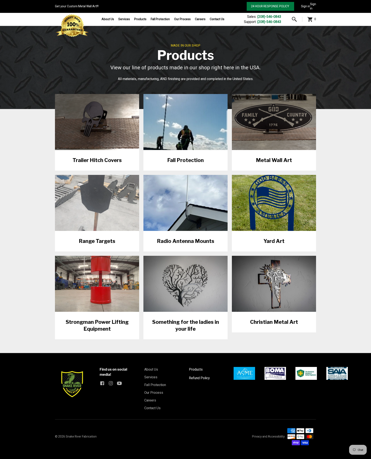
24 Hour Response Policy (270, 6)
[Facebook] (102, 383)
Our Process (182, 19)
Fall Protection (160, 19)
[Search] (294, 19)
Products (140, 19)
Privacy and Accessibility (268, 436)
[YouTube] (119, 383)
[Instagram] (110, 383)
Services (124, 19)
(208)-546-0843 (269, 16)
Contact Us (217, 19)
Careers (200, 19)
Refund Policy (199, 378)
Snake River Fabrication (81, 436)
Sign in (305, 6)
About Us (108, 19)
